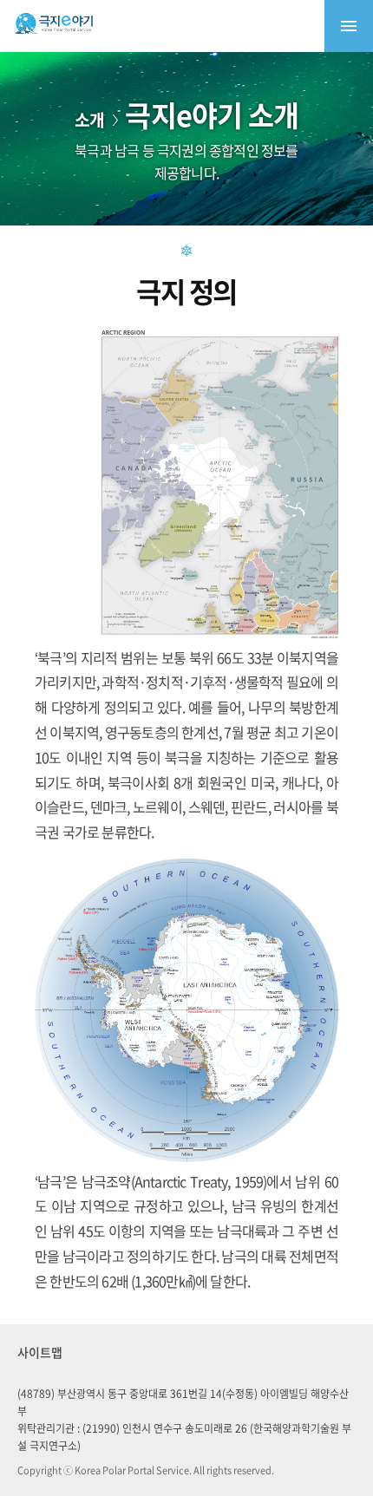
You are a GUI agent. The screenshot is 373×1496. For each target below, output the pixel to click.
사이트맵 (39, 1352)
